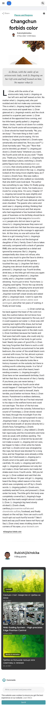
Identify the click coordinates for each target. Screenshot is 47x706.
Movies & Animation (13, 654)
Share (6, 13)
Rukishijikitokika (24, 33)
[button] (43, 3)
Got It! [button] (23, 702)
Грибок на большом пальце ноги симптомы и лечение (19, 661)
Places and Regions (23, 15)
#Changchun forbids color (12, 532)
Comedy (8, 589)
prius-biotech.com (30, 526)
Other (8, 622)
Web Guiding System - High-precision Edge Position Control (22, 629)
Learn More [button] (27, 698)
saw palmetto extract (17, 300)
